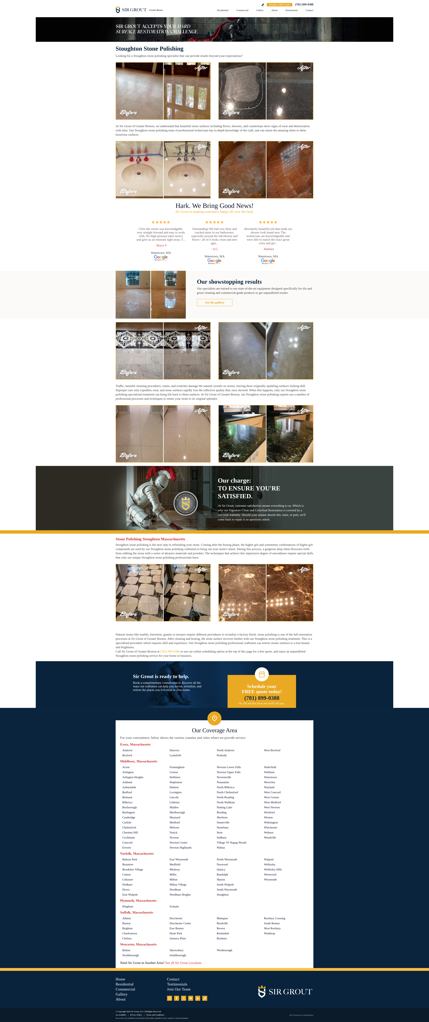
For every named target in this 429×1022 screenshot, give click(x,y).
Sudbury (222, 837)
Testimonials (291, 10)
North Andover (225, 750)
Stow (220, 832)
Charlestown (129, 933)
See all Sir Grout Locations (183, 963)
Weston (268, 817)
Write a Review (262, 5)
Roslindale (223, 933)
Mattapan (222, 918)
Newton (174, 837)
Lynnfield (175, 755)
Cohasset (127, 879)
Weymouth (270, 879)
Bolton (126, 950)
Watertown (270, 777)
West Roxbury (272, 928)
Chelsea (127, 938)
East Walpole (130, 894)
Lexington (176, 792)
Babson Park (129, 859)
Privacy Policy (136, 1015)
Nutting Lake (224, 807)
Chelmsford (129, 827)
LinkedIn (197, 998)
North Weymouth (227, 859)
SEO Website (294, 1015)
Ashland (127, 782)
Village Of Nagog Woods (231, 842)
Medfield (175, 864)
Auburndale (129, 787)
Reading (221, 812)
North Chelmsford (227, 792)
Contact (309, 10)
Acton (125, 767)
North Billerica (225, 787)
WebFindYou (308, 1015)
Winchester (270, 827)
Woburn (268, 832)
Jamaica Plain (178, 938)
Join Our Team (178, 989)
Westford (269, 812)
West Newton (272, 807)
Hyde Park (176, 933)
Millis (173, 874)
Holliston (175, 777)
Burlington (128, 812)
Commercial (242, 10)
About (274, 10)
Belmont (127, 797)
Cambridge (128, 817)
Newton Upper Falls (229, 772)
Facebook (176, 998)
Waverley (269, 782)
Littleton (175, 802)
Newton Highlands (181, 847)
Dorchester (176, 918)
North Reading (225, 797)
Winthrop (269, 933)
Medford (175, 822)
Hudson (174, 787)
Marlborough (177, 812)
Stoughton (223, 894)
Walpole (269, 859)
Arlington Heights (132, 777)
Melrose (174, 827)
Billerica (127, 802)
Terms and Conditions (155, 1015)
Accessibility (121, 1015)
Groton (174, 772)
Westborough (224, 950)
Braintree (127, 864)
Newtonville (224, 777)
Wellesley (269, 864)
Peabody (222, 755)
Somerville (223, 822)
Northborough (130, 955)
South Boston (272, 923)
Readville (222, 923)
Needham (175, 889)
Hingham (127, 906)
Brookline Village (132, 869)
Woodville (270, 837)
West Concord (272, 792)
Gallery (260, 10)
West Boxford (272, 750)
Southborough (178, 955)
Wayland (269, 787)
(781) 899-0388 (304, 4)
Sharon (221, 879)
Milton (173, 879)
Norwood (222, 864)
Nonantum (223, 782)
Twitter (183, 998)
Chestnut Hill (130, 832)
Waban (221, 847)
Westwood (270, 874)
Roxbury (222, 938)
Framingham (177, 767)
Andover (127, 750)
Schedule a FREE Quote (279, 5)
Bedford (127, 792)
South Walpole (225, 884)
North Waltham (226, 802)
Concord (127, 842)
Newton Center (178, 842)
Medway (175, 869)
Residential (222, 10)
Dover (126, 889)
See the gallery (214, 302)
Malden (174, 807)
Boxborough (129, 807)
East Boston (177, 928)
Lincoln (174, 797)
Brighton (127, 928)
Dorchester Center (180, 923)
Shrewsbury (177, 950)
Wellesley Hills (273, 869)
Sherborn (222, 817)
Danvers (174, 750)
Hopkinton (176, 782)
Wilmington (271, 822)
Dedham (127, 884)
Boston (126, 923)
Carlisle (126, 822)
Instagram (169, 998)
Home (120, 979)
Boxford (127, 755)
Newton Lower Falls (229, 767)
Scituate (174, 906)
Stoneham (222, 827)
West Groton (271, 797)
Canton (126, 874)
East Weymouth (179, 859)
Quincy (221, 869)
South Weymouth (227, 889)
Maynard (175, 817)
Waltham (269, 772)
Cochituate (128, 837)
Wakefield (270, 767)
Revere (221, 928)
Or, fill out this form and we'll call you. (262, 703)
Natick (173, 832)
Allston (126, 918)
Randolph (222, 874)
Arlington (128, 772)
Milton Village (178, 884)
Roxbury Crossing (274, 918)
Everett (126, 847)
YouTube (190, 998)
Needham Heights (180, 894)
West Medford (272, 802)
